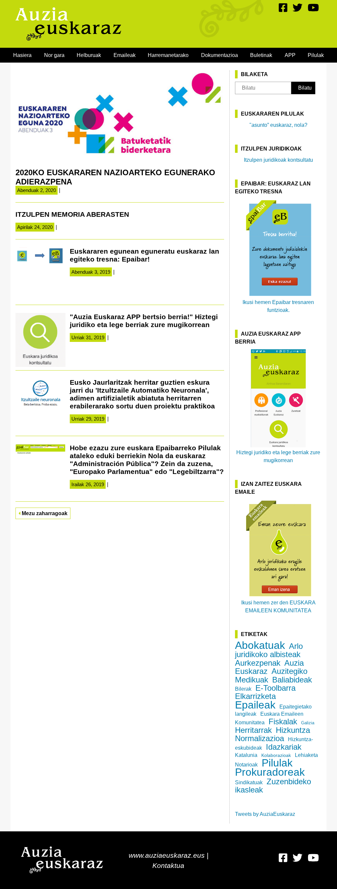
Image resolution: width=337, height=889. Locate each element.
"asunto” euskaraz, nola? (278, 125)
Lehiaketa (306, 755)
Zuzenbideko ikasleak (273, 785)
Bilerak (243, 689)
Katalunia (246, 755)
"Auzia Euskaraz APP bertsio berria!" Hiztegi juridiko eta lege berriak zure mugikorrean (144, 320)
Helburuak (89, 55)
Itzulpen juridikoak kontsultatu (278, 160)
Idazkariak (283, 746)
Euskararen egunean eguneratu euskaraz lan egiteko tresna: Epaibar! (144, 255)
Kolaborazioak (276, 755)
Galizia (307, 722)
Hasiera (22, 55)
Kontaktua (168, 865)
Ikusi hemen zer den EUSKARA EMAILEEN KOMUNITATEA (278, 606)
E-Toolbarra (275, 687)
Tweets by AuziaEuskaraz (265, 814)
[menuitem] (22, 55)
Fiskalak (283, 721)
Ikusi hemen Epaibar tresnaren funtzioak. (278, 306)
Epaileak (255, 705)
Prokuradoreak (270, 772)
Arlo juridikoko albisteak (269, 650)
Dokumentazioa (219, 55)
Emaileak (125, 55)
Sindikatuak (249, 782)
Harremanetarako (168, 55)
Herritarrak (253, 730)
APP (290, 55)
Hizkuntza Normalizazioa (272, 734)
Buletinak (261, 55)
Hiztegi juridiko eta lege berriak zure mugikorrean (278, 456)
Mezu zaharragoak (43, 513)
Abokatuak (260, 645)
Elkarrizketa (255, 696)
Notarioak (246, 764)
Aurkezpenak (257, 662)
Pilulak (316, 55)
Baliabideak (292, 679)
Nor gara (54, 55)
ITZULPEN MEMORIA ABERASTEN (72, 214)
